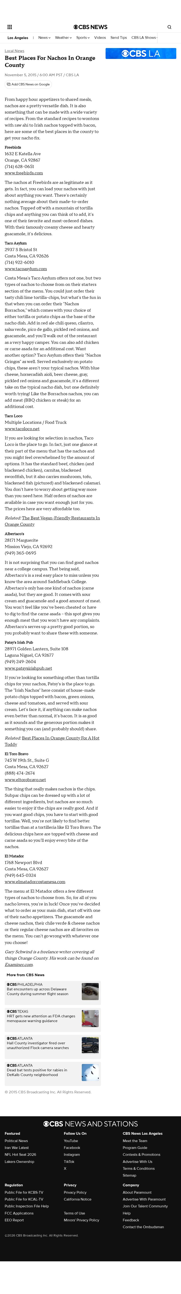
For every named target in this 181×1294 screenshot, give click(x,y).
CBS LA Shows (144, 37)
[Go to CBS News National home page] (90, 27)
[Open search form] (169, 27)
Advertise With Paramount (144, 1199)
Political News (16, 1141)
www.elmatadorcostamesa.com (35, 882)
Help (127, 1213)
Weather (62, 37)
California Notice (77, 1199)
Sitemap (129, 1175)
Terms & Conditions (139, 1168)
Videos (100, 37)
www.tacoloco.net (22, 429)
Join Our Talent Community (145, 1206)
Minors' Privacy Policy (81, 1220)
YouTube (71, 1141)
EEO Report (14, 1220)
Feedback (131, 1220)
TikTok (69, 1162)
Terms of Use (74, 1213)
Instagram (72, 1155)
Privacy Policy (75, 1192)
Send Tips (119, 37)
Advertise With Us (137, 1162)
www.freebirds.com (24, 173)
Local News (14, 51)
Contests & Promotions (141, 1155)
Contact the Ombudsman (143, 1227)
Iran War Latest (17, 1148)
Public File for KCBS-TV (24, 1192)
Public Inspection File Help (27, 1206)
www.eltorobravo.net (25, 780)
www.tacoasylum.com (26, 269)
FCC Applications (19, 1213)
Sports (82, 37)
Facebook (72, 1148)
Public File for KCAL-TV (24, 1199)
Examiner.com (19, 964)
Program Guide (135, 1148)
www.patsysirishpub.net (28, 668)
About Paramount (137, 1192)
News (43, 37)
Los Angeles (18, 37)
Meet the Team (135, 1141)
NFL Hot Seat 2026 (20, 1155)
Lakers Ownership (19, 1162)
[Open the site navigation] (35, 27)
